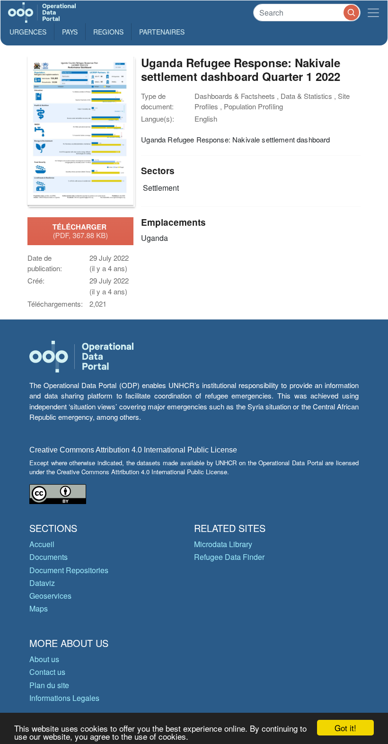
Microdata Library (223, 544)
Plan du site (49, 685)
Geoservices (50, 595)
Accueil (41, 544)
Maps (38, 608)
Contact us (47, 671)
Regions (108, 31)
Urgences (27, 31)
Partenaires (162, 31)
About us (44, 659)
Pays (70, 31)
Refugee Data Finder (229, 556)
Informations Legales (64, 697)
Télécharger (80, 230)
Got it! (345, 728)
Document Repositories (68, 570)
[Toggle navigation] (373, 12)
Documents (48, 556)
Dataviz (42, 582)
